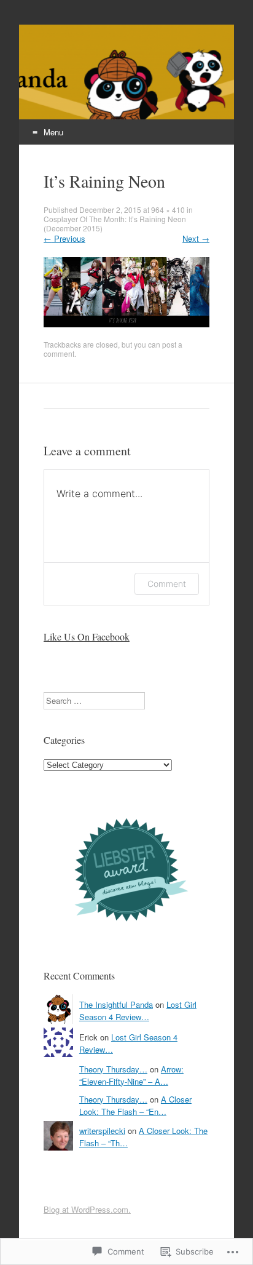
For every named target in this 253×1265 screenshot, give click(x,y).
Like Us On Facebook (87, 636)
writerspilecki (102, 1130)
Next (195, 238)
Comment (166, 583)
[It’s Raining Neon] (126, 324)
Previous (64, 238)
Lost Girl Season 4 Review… (138, 1011)
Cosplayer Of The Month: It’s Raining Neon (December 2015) (115, 223)
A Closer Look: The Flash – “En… (135, 1105)
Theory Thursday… (113, 1069)
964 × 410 (168, 209)
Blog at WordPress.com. (87, 1209)
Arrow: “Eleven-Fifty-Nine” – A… (131, 1075)
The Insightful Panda (116, 1004)
